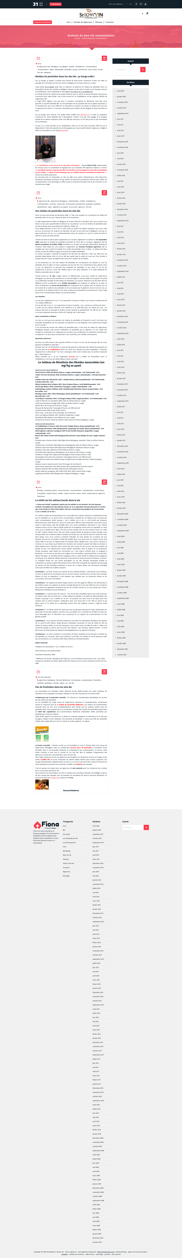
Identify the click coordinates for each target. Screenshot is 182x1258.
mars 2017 (120, 136)
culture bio (61, 204)
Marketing (66, 851)
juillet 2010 (121, 474)
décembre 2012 (122, 316)
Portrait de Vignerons (83, 22)
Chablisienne (80, 67)
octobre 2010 (121, 457)
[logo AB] (71, 738)
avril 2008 (120, 627)
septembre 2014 (123, 221)
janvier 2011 (121, 440)
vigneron (81, 207)
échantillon (41, 493)
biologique (55, 67)
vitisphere (47, 72)
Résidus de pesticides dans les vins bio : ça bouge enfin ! (65, 76)
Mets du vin (67, 855)
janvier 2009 (121, 576)
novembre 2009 (122, 519)
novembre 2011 (122, 390)
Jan (104, 58)
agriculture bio (44, 67)
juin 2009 (120, 548)
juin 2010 (120, 480)
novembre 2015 (122, 170)
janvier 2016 (121, 164)
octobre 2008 (122, 593)
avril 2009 (120, 559)
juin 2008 (120, 615)
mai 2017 (120, 125)
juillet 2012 (121, 345)
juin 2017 (120, 119)
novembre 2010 (122, 452)
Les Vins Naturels (44, 677)
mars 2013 (120, 300)
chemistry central (50, 490)
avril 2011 (120, 424)
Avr (104, 672)
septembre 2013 (122, 271)
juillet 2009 (121, 542)
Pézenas (98, 22)
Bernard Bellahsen (63, 680)
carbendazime (73, 201)
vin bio (100, 69)
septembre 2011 (122, 401)
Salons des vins (68, 863)
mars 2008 (121, 632)
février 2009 (121, 570)
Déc (104, 193)
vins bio (40, 72)
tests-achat (92, 69)
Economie (66, 834)
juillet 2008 (121, 610)
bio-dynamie (75, 680)
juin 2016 (120, 153)
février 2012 (121, 373)
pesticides (68, 69)
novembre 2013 (122, 260)
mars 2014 (121, 243)
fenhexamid (70, 204)
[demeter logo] (71, 730)
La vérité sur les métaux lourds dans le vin (57, 500)
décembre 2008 (122, 581)
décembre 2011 (122, 384)
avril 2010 (120, 491)
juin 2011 (120, 412)
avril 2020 (120, 91)
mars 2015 (120, 192)
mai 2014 (120, 232)
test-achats (73, 207)
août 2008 (120, 604)
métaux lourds (69, 493)
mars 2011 (120, 429)
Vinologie (66, 876)
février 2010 (121, 502)
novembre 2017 (122, 102)
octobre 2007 (122, 655)
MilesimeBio (59, 69)
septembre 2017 (123, 113)
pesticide (89, 204)
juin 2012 (120, 350)
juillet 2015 (121, 176)
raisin (50, 207)
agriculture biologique (59, 201)
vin (67, 683)
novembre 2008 (122, 587)
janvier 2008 (121, 643)
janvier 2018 (121, 97)
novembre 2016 (122, 147)
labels (51, 69)
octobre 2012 (121, 328)
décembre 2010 (122, 446)
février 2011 (121, 435)
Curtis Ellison (99, 490)
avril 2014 (120, 237)
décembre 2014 (122, 209)
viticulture (41, 496)
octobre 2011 (121, 395)
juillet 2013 (121, 277)
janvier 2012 (121, 378)
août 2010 (120, 469)
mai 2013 (120, 288)
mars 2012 (120, 367)
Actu (68, 22)
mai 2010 (120, 486)
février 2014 (121, 249)
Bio (64, 830)
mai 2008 (120, 621)
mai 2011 (120, 418)
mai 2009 (120, 553)
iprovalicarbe (80, 204)
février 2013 (121, 305)
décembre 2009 (122, 514)
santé (84, 493)
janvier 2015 (121, 204)
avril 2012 (120, 361)
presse (75, 69)
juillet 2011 (121, 407)
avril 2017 (120, 130)
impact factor (52, 493)
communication (63, 490)
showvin (56, 683)
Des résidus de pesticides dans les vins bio (57, 210)
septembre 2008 (123, 598)
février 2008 (121, 638)
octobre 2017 (121, 108)
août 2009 (120, 536)
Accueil (77, 38)
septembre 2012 (122, 333)
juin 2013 (120, 283)
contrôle (52, 204)
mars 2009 (121, 564)
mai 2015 (120, 181)
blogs (41, 490)
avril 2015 (120, 187)
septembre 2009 (123, 531)
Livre (64, 847)
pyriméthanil (42, 207)
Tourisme (110, 22)
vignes (62, 683)
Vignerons (66, 872)
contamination (42, 69)
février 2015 (121, 198)
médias (60, 493)
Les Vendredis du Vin (70, 838)
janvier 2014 (121, 254)
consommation (91, 67)
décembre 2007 (122, 649)
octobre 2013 (121, 266)
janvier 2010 (121, 508)
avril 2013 (120, 294)
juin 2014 (120, 226)
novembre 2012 (122, 322)
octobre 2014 (122, 215)
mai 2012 (120, 356)
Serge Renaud (92, 493)
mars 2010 (120, 497)
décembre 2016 (122, 142)
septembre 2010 (123, 463)
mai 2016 (120, 159)
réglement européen (60, 207)
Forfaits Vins (55, 778)
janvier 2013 (121, 311)
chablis (71, 67)
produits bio (82, 69)
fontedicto (97, 680)
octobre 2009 (122, 525)
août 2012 (120, 339)
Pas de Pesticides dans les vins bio (53, 687)
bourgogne (64, 67)
